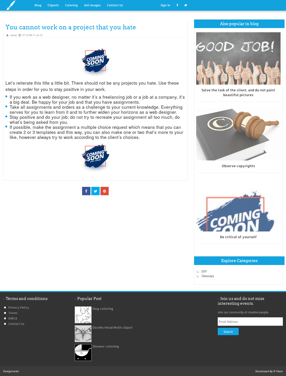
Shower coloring (106, 346)
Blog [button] (38, 5)
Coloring (71, 5)
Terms (13, 313)
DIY (204, 271)
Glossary (208, 276)
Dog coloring (103, 309)
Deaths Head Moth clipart (113, 327)
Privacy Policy (18, 307)
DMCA (12, 318)
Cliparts (53, 5)
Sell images (92, 5)
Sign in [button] (165, 5)
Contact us (16, 324)
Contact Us (115, 5)
